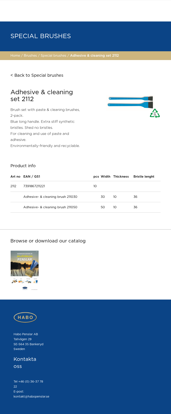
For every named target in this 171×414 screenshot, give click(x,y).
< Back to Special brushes (36, 75)
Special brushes (54, 55)
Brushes (31, 55)
